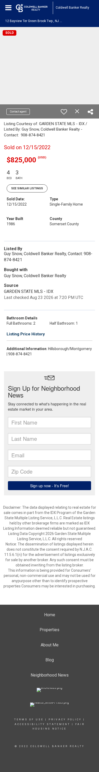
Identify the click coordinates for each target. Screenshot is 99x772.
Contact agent (18, 111)
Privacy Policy (65, 719)
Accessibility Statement (42, 724)
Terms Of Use (29, 719)
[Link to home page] (34, 8)
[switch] (63, 112)
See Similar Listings (27, 188)
